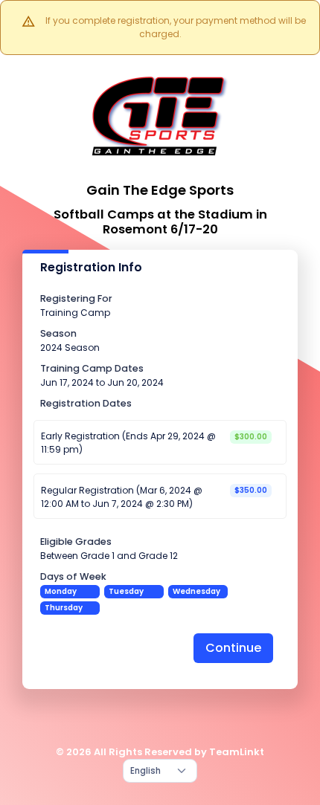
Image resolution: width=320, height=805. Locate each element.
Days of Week (73, 576)
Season (58, 333)
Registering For (76, 298)
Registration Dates (86, 403)
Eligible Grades (76, 541)
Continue (233, 647)
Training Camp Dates (92, 368)
